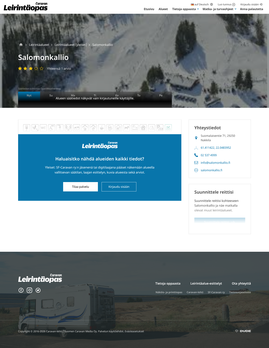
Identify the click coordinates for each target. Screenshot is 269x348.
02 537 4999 (209, 155)
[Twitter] (38, 292)
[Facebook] (21, 292)
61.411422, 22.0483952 (216, 148)
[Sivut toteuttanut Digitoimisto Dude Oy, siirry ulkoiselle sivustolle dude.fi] (243, 332)
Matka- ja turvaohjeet (218, 9)
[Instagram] (29, 292)
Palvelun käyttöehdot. (111, 331)
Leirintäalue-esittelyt (206, 283)
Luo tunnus (224, 4)
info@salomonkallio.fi (215, 163)
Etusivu (149, 9)
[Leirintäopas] (26, 11)
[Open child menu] (198, 9)
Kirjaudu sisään (249, 4)
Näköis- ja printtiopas (169, 292)
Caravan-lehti (195, 292)
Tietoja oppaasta (184, 9)
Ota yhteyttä (241, 283)
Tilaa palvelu (80, 187)
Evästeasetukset (134, 331)
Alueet (163, 9)
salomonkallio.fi (211, 170)
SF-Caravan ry (216, 292)
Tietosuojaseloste (240, 292)
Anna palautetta (251, 9)
